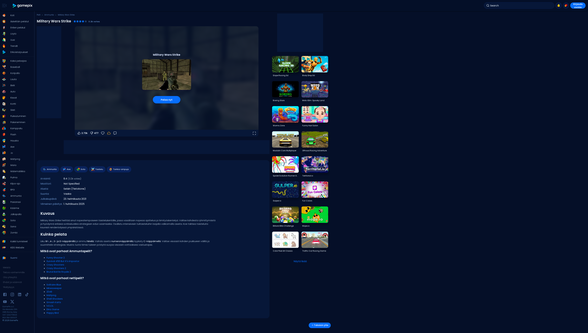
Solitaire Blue (54, 284)
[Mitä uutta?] (559, 5)
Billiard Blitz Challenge (283, 226)
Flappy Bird (53, 312)
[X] (12, 302)
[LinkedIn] (19, 295)
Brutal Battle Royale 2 (59, 271)
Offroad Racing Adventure (314, 150)
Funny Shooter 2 (56, 257)
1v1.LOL (50, 305)
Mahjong (51, 295)
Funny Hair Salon (310, 125)
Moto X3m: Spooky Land (313, 100)
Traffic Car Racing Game (314, 251)
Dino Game (53, 309)
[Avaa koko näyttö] (254, 133)
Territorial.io (307, 175)
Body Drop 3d (308, 75)
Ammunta (49, 14)
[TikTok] (26, 295)
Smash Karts (54, 302)
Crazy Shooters (55, 264)
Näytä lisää (300, 261)
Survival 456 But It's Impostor (63, 261)
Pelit (38, 14)
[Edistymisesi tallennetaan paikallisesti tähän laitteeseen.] (109, 133)
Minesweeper (54, 288)
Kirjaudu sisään (578, 6)
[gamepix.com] (23, 5)
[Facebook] (4, 295)
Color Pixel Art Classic (283, 251)
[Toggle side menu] (4, 5)
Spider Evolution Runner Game (286, 175)
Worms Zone (279, 125)
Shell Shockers (55, 298)
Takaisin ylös (321, 325)
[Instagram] (12, 295)
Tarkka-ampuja (121, 169)
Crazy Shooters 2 (56, 268)
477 (96, 133)
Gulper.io (277, 200)
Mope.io (305, 226)
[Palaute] (115, 133)
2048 (49, 291)
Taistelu (99, 169)
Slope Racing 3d (280, 75)
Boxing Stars (279, 100)
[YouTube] (4, 302)
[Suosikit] (566, 5)
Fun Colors (307, 200)
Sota (83, 169)
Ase (69, 169)
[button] (16, 15)
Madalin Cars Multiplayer (284, 150)
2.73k (84, 133)
